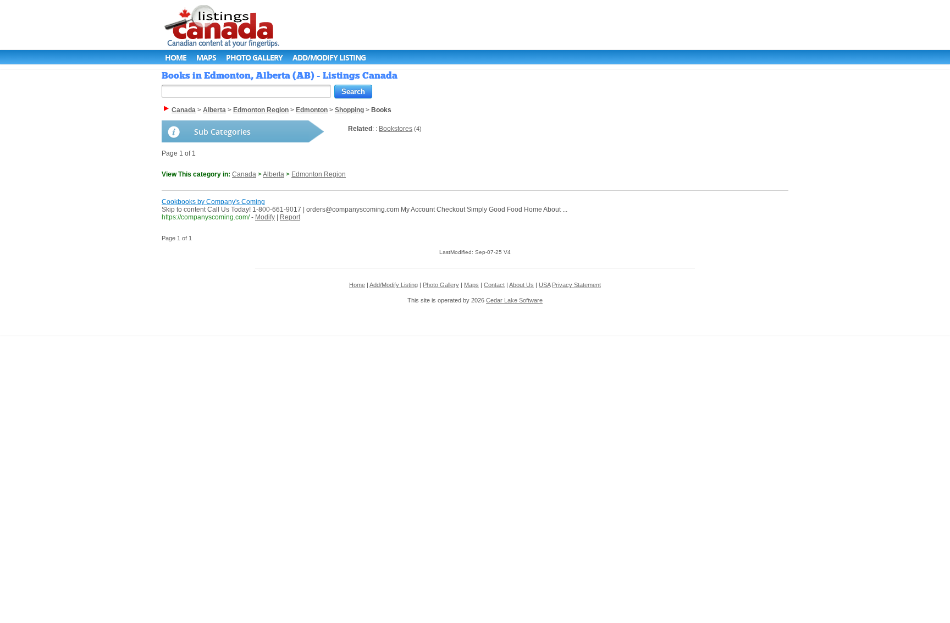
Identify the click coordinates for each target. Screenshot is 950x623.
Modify (265, 217)
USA (544, 285)
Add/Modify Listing (329, 57)
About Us (521, 285)
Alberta (273, 174)
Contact (494, 285)
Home (175, 57)
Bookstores (395, 129)
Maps (206, 57)
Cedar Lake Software (514, 300)
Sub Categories (222, 131)
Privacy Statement (576, 285)
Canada (244, 174)
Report (290, 217)
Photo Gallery (254, 57)
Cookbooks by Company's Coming (213, 202)
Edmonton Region (318, 174)
